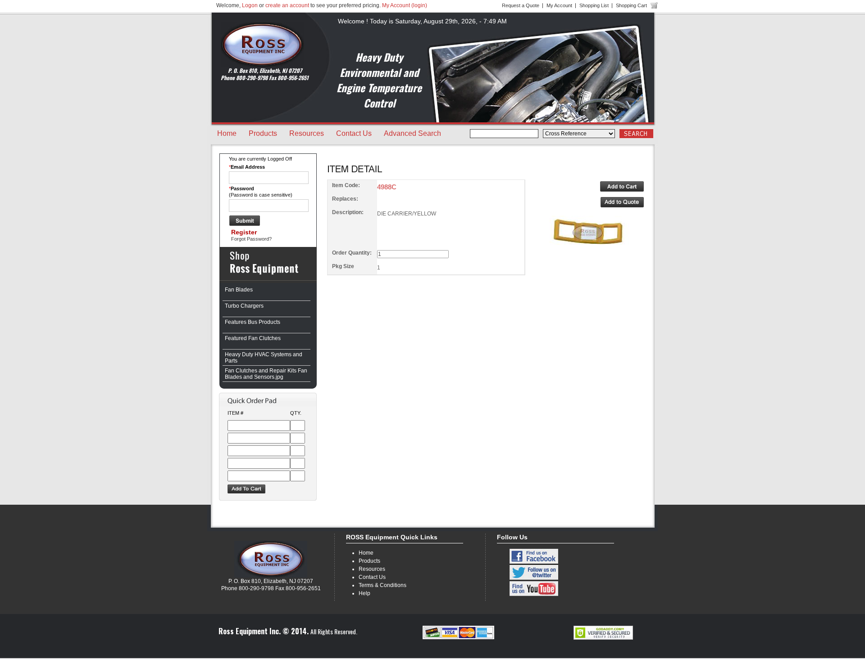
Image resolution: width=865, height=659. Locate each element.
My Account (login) (404, 5)
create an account (287, 5)
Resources (306, 133)
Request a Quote (520, 5)
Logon (250, 5)
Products (263, 133)
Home (227, 133)
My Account (559, 5)
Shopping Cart (631, 5)
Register (244, 232)
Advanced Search (412, 133)
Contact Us (354, 133)
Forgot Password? (251, 239)
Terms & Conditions (382, 585)
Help (364, 593)
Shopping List (594, 5)
